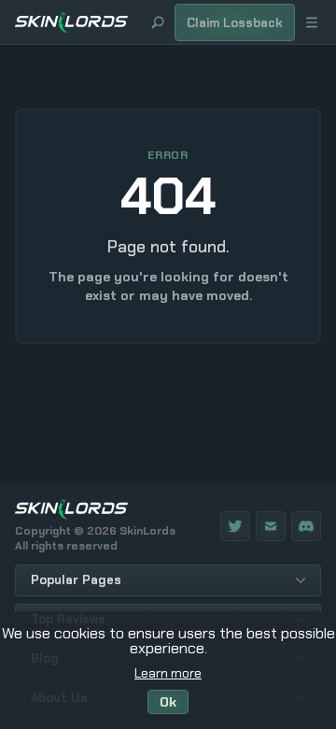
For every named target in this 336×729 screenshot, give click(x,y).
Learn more (168, 673)
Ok (168, 701)
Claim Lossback (235, 23)
